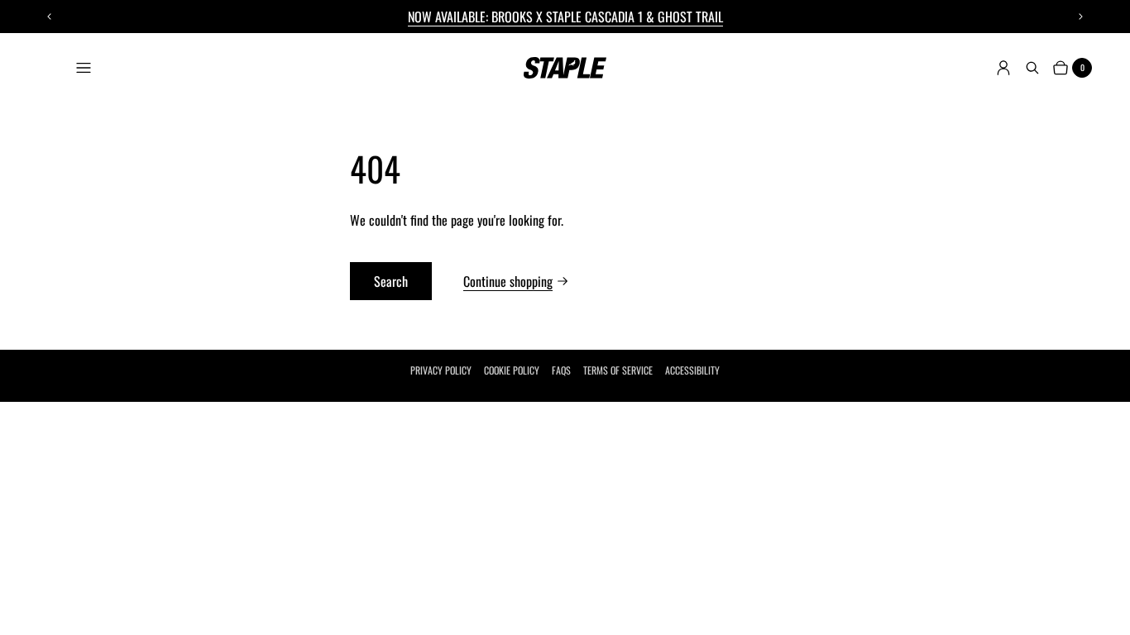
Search (391, 281)
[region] (564, 16)
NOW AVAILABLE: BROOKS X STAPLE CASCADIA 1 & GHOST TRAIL (565, 16)
